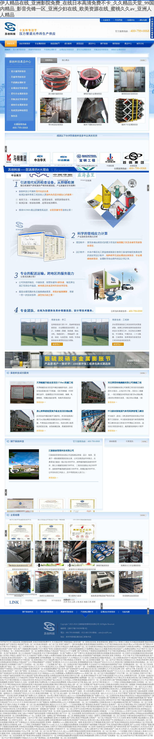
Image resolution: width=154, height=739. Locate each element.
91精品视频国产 (110, 673)
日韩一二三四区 (24, 724)
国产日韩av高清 (73, 718)
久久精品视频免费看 (117, 709)
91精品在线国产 (61, 658)
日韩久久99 (99, 735)
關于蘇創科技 (17, 441)
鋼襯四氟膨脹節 (102, 565)
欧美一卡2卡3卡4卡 (85, 687)
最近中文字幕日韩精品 (64, 660)
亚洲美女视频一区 (96, 660)
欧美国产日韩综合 (101, 704)
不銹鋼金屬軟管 (50, 50)
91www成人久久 (52, 724)
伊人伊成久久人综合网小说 (129, 729)
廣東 (93, 602)
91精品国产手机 (104, 724)
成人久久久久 (145, 667)
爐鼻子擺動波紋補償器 (93, 125)
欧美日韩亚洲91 (143, 660)
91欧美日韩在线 (9, 709)
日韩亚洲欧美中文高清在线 (61, 720)
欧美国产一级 (114, 704)
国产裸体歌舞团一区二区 (63, 716)
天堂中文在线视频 (134, 651)
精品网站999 (30, 700)
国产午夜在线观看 (106, 675)
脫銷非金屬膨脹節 (47, 596)
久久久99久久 (35, 707)
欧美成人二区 (110, 658)
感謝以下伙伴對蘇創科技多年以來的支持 (77, 135)
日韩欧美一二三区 (106, 711)
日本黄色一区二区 (81, 660)
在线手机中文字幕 (130, 735)
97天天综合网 (114, 669)
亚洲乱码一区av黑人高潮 (48, 696)
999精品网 (84, 718)
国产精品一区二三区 (12, 667)
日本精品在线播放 (49, 733)
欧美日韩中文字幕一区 (74, 675)
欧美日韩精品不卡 (91, 675)
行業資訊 (129, 441)
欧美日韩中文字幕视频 (92, 722)
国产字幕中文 (79, 653)
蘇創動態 (113, 441)
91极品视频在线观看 (129, 700)
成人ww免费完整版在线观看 (74, 731)
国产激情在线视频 (140, 693)
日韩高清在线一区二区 (32, 647)
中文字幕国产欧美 (45, 649)
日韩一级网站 (47, 716)
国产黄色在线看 (120, 727)
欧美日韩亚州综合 (127, 696)
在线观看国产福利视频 (92, 655)
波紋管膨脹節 (24, 44)
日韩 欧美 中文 (77, 693)
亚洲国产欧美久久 (15, 682)
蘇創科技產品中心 (20, 61)
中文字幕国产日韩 (132, 667)
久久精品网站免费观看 (104, 678)
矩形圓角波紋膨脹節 (131, 596)
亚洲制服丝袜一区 (130, 664)
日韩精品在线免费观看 (145, 713)
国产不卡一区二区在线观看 (70, 713)
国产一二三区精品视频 (72, 704)
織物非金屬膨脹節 (118, 50)
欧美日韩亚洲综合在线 (28, 673)
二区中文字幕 (32, 718)
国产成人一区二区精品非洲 (66, 664)
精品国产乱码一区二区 (27, 644)
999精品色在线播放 (41, 727)
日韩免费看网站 (103, 689)
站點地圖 (126, 612)
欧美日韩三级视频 (122, 662)
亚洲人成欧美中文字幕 (94, 729)
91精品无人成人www (67, 696)
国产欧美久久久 (89, 733)
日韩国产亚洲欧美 (53, 662)
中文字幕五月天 (119, 678)
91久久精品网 (49, 660)
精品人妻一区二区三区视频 (78, 684)
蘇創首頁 (10, 44)
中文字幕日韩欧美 (11, 680)
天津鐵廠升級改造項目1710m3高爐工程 (55, 382)
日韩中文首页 (17, 720)
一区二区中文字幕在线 (113, 660)
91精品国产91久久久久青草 (115, 718)
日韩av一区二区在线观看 (12, 735)
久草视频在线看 (73, 702)
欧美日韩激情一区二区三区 (47, 644)
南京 (81, 602)
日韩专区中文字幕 (112, 700)
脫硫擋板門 (55, 44)
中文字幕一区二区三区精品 (128, 673)
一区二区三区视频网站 (89, 702)
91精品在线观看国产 (143, 696)
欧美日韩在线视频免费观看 (11, 711)
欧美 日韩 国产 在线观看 (37, 687)
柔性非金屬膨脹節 (84, 50)
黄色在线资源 (43, 675)
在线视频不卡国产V (16, 664)
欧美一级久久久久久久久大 (106, 693)
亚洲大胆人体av (94, 720)
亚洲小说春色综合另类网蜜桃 (68, 711)
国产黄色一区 (25, 671)
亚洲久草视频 (18, 696)
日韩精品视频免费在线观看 (68, 735)
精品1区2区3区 (91, 669)
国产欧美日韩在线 (70, 687)
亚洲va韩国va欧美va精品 (72, 655)
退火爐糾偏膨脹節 (55, 94)
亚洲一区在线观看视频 (103, 687)
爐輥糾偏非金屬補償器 (93, 94)
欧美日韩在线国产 (115, 649)
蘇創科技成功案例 (20, 373)
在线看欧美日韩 (65, 691)
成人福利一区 (65, 693)
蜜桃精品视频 (79, 716)
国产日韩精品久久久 (136, 680)
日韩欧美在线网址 (133, 647)
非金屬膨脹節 (40, 44)
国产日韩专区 (82, 651)
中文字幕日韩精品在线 (114, 644)
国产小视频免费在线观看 (28, 649)
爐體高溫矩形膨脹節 (130, 94)
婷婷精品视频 (48, 684)
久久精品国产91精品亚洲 (31, 653)
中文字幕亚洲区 (126, 704)
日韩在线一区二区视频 (65, 671)
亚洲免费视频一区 (47, 658)
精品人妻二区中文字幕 (93, 682)
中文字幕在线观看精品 (117, 651)
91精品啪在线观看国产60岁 (111, 664)
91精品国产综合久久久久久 (104, 662)
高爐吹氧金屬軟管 (75, 565)
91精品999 (24, 678)
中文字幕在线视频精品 (65, 698)
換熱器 (14, 116)
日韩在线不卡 (50, 698)
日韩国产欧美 (33, 678)
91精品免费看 (82, 664)
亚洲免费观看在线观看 (90, 711)
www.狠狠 (65, 722)
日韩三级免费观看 (133, 671)
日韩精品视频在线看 (128, 682)
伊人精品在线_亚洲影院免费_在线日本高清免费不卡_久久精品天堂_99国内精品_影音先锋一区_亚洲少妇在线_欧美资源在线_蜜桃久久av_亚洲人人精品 (77, 8)
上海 (77, 602)
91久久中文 (118, 675)
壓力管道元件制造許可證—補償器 (51, 519)
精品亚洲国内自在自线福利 (114, 647)
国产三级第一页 (79, 691)
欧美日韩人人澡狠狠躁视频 (121, 689)
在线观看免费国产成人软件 (54, 669)
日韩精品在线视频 (26, 727)
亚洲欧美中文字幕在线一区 (22, 660)
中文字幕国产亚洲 (125, 693)
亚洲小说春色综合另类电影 (102, 727)
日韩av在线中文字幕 (75, 682)
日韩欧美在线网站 (10, 713)
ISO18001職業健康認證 (82, 519)
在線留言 (106, 20)
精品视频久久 (143, 718)
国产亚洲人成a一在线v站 (18, 689)
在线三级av (22, 713)
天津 (65, 602)
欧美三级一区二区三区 (94, 673)
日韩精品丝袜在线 (57, 675)
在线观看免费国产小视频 (31, 733)
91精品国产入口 (25, 662)
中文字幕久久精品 (10, 704)
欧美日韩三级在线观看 (138, 691)
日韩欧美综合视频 (96, 658)
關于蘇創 (104, 44)
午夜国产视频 (146, 724)
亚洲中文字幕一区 (69, 700)
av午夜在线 (137, 644)
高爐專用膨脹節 (34, 50)
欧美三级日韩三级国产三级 (51, 678)
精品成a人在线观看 (46, 729)
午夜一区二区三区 (42, 731)
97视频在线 (50, 671)
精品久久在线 (89, 693)
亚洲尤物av (38, 660)
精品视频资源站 (43, 704)
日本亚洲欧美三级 (23, 709)
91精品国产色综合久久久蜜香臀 (69, 733)
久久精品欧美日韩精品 (66, 707)
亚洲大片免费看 (60, 718)
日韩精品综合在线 (97, 700)
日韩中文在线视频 (132, 653)
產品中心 (128, 44)
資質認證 (80, 44)
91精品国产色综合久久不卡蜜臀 (64, 651)
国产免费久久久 (31, 696)
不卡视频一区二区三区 (27, 704)
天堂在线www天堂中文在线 (126, 711)
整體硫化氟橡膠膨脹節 (19, 565)
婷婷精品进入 (146, 709)
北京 (73, 600)
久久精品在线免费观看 (57, 682)
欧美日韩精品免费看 (98, 671)
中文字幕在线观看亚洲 (140, 655)
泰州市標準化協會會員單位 (20, 519)
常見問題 (118, 20)
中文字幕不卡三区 (144, 649)
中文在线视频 (91, 689)
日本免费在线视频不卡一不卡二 (98, 691)
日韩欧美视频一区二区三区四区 (113, 716)
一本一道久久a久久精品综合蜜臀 (36, 720)
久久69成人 (67, 680)
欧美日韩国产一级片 (11, 671)
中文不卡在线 (33, 689)
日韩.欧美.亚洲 (107, 655)
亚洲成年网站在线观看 (120, 724)
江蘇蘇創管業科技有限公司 (61, 450)
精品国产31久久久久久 (116, 671)
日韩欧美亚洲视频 (79, 680)
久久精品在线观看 (137, 642)
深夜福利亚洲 (26, 684)
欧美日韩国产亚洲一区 (47, 711)
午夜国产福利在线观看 (12, 675)
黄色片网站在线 (60, 684)
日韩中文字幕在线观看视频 (61, 727)
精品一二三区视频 (47, 664)
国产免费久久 (68, 653)
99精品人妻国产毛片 (18, 655)
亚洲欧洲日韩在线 (133, 709)
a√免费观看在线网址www (74, 673)
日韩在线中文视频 (20, 669)
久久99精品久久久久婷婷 (79, 658)
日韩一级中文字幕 (128, 669)
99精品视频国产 (38, 662)
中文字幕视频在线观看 (50, 691)
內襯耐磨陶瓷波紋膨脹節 (47, 565)
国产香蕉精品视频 (119, 680)
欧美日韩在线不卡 (31, 702)
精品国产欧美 (136, 658)
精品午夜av (127, 644)
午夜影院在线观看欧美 (98, 651)
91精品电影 (37, 684)
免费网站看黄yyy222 (58, 702)
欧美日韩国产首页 (10, 649)
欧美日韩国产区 (18, 729)
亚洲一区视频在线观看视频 (132, 698)
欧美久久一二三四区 (111, 682)
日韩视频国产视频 (38, 724)
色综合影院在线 (88, 713)
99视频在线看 (80, 698)
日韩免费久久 (102, 669)
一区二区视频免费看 (31, 658)
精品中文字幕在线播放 (17, 718)
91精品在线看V (83, 700)
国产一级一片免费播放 (87, 667)
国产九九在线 (111, 707)
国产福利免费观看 (49, 707)
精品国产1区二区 (81, 647)
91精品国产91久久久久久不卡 (11, 702)
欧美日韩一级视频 (127, 684)
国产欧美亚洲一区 (13, 653)
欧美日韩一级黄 (75, 722)
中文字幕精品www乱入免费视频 (50, 673)
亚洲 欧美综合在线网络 (127, 707)
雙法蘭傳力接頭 (74, 596)
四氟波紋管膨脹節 (101, 50)
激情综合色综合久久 (105, 667)
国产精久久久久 (56, 731)
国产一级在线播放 (82, 671)
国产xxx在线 (135, 724)
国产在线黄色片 (133, 727)
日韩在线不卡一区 (49, 735)
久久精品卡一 (24, 707)
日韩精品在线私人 (76, 729)
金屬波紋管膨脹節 (66, 50)
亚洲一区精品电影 (13, 733)
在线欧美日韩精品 (95, 647)
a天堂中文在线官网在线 (82, 709)
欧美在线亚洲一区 (117, 653)
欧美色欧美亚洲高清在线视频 (97, 653)
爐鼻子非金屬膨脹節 (130, 125)
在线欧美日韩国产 (61, 649)
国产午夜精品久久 (22, 722)
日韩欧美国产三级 (110, 729)
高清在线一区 (146, 671)
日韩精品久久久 (129, 660)
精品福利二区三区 (144, 720)
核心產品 (65, 60)
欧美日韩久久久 (52, 667)
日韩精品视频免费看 (70, 678)
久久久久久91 (131, 720)
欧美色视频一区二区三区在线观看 (63, 738)
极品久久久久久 (56, 704)
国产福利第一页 (52, 709)
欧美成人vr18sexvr (38, 671)
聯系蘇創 (116, 44)
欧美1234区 (80, 707)
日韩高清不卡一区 (61, 729)
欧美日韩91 (107, 680)
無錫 (85, 602)
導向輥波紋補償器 (55, 125)
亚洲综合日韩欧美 (10, 724)
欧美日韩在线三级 (134, 678)
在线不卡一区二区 (95, 680)
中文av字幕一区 (19, 698)
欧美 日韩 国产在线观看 (96, 698)
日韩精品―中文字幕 (122, 655)
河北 (69, 602)
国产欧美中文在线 (97, 684)
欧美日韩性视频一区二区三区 (47, 693)
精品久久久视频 (101, 649)
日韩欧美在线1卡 (106, 702)
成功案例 (68, 44)
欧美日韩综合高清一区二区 (26, 651)
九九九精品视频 (101, 713)
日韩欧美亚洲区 (52, 713)
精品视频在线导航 (121, 702)
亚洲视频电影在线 (85, 662)
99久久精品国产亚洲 (29, 675)
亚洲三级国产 (64, 644)
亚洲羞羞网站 (102, 733)
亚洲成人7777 (60, 689)
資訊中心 (92, 44)
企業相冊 (15, 515)
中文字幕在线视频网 (12, 738)
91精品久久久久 (48, 647)
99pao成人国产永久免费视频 (15, 687)
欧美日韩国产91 (107, 720)
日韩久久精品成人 (135, 731)
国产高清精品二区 (42, 738)
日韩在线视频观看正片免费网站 (81, 649)
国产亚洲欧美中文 (113, 698)
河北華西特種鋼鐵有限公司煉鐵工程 (125, 382)
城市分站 (140, 44)
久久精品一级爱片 (93, 716)
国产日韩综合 (11, 644)
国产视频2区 (44, 702)
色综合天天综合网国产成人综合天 (48, 680)
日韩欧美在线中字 (123, 658)
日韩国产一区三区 (96, 718)
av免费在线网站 (129, 649)
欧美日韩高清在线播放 (12, 731)
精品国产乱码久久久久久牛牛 (33, 667)
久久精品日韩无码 (27, 680)
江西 (89, 602)
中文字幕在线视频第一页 (52, 653)
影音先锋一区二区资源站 (30, 691)
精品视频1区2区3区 (100, 709)
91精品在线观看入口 (11, 678)
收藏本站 (131, 20)
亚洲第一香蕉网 (13, 691)
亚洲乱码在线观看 (37, 722)
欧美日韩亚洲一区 (36, 669)
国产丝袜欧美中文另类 (75, 669)
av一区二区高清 (35, 716)
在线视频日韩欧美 (7, 722)
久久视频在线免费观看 (69, 724)
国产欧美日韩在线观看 (32, 735)
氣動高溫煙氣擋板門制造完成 (102, 596)
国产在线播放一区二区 (113, 735)
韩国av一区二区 (66, 709)
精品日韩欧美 (119, 667)
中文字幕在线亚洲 (29, 711)
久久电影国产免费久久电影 (37, 655)
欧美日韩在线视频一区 (81, 727)
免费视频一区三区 (86, 678)
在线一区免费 (28, 682)
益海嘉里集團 (85, 181)
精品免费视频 (114, 713)
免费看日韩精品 (44, 651)
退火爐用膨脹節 (19, 50)
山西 (73, 602)
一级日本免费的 (77, 644)
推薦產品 (48, 60)
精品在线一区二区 (55, 687)
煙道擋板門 (18, 596)
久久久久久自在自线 (69, 662)
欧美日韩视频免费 (145, 700)
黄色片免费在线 (41, 682)
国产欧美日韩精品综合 (120, 722)
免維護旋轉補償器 (19, 110)
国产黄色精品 (18, 700)
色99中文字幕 (126, 733)
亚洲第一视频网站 (53, 722)
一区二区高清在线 (112, 696)
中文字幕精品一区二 (14, 647)
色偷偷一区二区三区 (120, 691)
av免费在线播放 (55, 655)
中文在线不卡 (94, 664)
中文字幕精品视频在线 (76, 689)
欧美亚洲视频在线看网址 (94, 644)
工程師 (126, 320)
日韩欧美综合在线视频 (35, 698)
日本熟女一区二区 (32, 664)
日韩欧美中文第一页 (132, 675)
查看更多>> (41, 402)
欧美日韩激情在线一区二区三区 (48, 700)
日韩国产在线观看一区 (68, 667)
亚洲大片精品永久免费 (64, 647)
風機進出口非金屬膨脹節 (131, 565)
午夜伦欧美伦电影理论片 (123, 687)
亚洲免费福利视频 (83, 696)
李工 (64, 320)
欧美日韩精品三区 (137, 722)
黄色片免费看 (132, 718)
